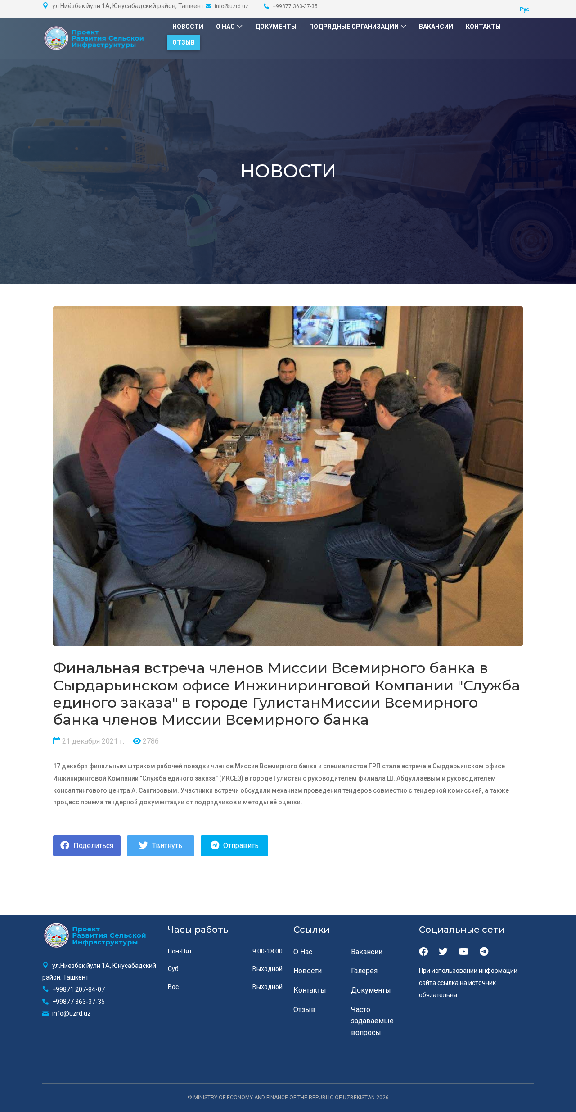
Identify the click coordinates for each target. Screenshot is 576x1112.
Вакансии (436, 26)
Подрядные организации (354, 26)
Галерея (364, 971)
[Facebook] (423, 952)
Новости (187, 26)
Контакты (483, 26)
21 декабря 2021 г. (92, 741)
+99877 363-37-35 (294, 6)
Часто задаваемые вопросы (372, 1021)
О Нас (225, 26)
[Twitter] (443, 952)
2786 (150, 741)
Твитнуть (166, 845)
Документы (276, 26)
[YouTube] (464, 952)
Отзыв (183, 42)
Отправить (240, 845)
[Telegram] (484, 952)
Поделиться (92, 845)
